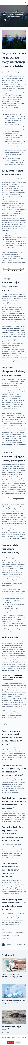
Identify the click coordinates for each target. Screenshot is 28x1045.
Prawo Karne (6, 935)
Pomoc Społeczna (19, 932)
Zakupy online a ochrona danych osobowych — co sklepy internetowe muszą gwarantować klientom (12, 976)
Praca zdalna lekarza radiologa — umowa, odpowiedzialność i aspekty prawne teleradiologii (13, 1002)
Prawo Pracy (15, 935)
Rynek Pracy (6, 938)
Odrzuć (18, 1042)
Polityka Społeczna (7, 932)
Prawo (22, 20)
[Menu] (25, 2)
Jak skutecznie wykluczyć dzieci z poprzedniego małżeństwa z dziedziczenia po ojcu (14, 1027)
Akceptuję (10, 1042)
